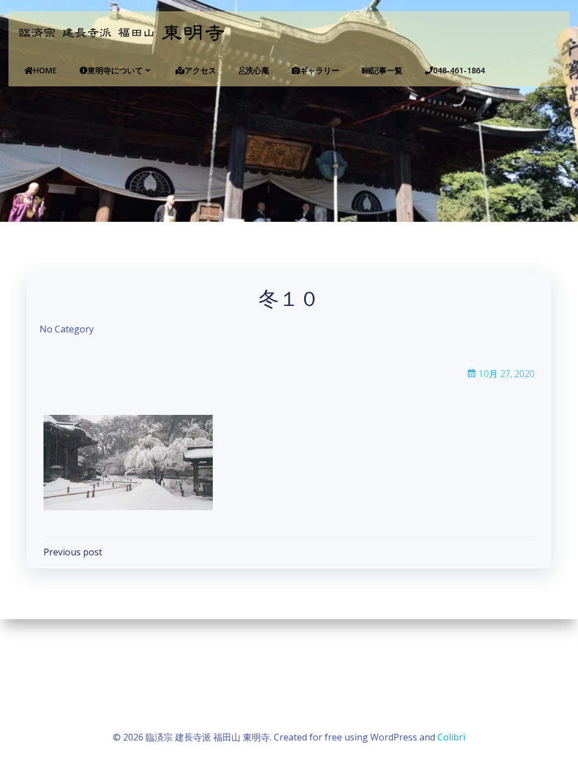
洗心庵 (257, 70)
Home (45, 70)
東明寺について (115, 70)
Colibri (451, 737)
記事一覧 (386, 70)
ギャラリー (319, 70)
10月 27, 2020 (507, 373)
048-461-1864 (459, 70)
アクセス (200, 70)
